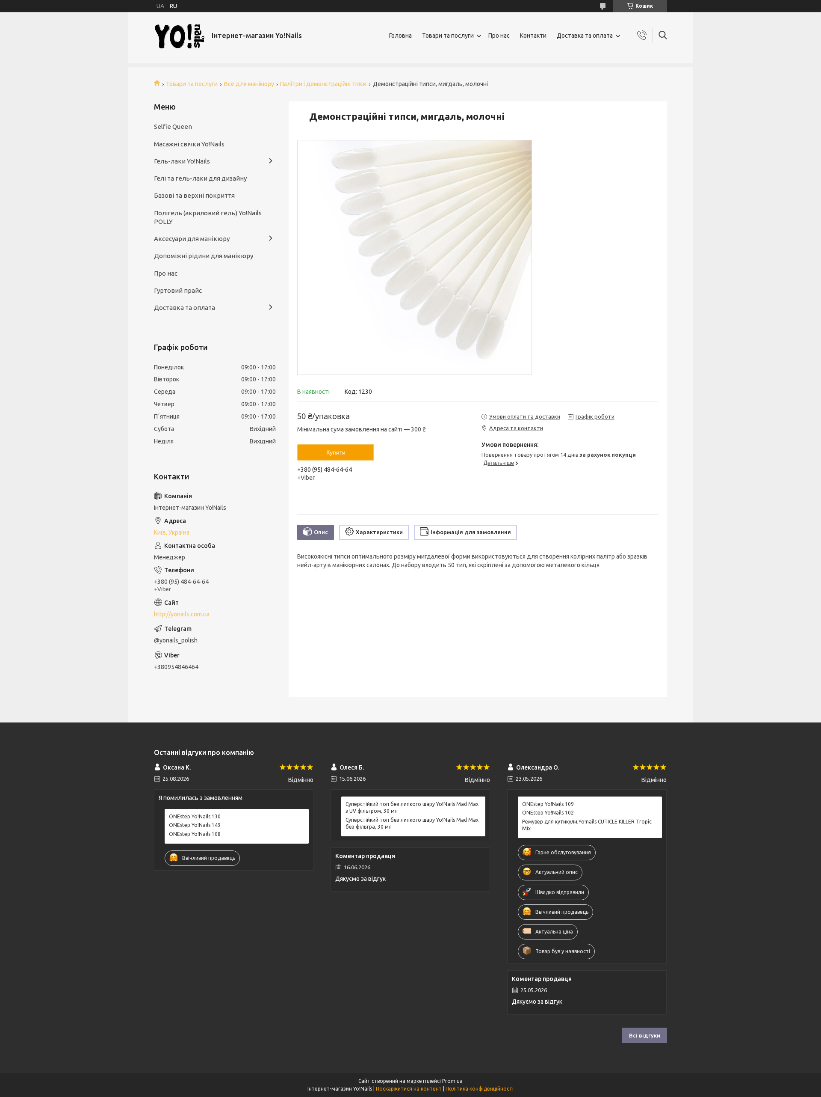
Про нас (499, 35)
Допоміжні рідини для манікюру (203, 255)
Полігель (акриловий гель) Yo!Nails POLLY (208, 217)
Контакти (533, 35)
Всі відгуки (644, 1035)
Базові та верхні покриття (194, 195)
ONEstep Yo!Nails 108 (195, 834)
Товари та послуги (448, 35)
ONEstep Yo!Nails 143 (195, 825)
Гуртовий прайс (178, 290)
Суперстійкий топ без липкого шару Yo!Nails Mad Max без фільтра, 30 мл (412, 823)
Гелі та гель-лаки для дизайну (200, 178)
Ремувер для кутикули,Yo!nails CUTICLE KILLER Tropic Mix (587, 825)
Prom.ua (452, 1081)
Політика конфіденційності (480, 1088)
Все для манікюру (249, 83)
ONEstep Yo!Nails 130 (195, 816)
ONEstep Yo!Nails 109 (548, 804)
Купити (336, 452)
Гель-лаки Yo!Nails (182, 161)
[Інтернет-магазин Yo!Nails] (179, 35)
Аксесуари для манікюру (192, 238)
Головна (400, 35)
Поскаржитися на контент (409, 1088)
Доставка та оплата (585, 35)
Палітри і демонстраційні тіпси (323, 83)
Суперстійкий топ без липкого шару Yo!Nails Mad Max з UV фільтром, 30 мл (412, 807)
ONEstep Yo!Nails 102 (548, 812)
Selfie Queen (173, 126)
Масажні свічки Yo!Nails (189, 144)
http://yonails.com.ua (182, 614)
